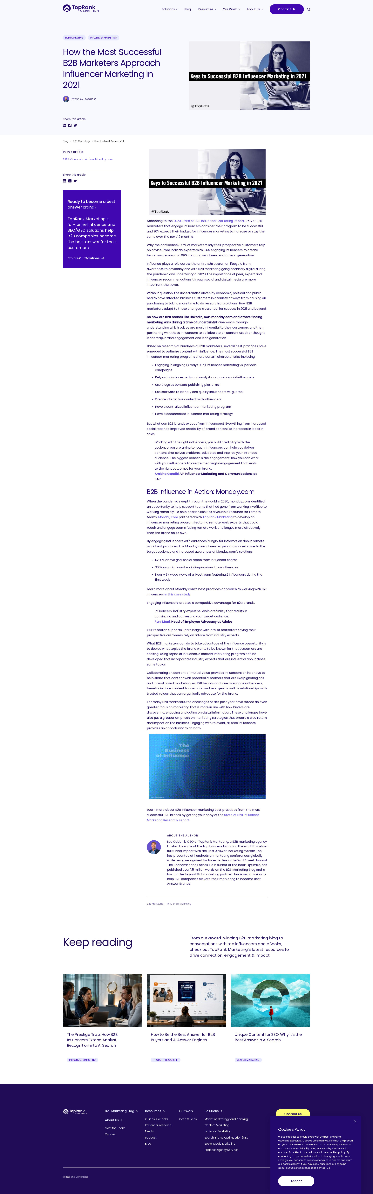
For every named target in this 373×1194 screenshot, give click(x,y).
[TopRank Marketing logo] (75, 1111)
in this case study (178, 594)
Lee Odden (90, 99)
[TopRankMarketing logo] (81, 8)
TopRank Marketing (218, 517)
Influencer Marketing (103, 37)
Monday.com (168, 517)
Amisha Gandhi (167, 474)
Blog (65, 141)
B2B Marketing (74, 37)
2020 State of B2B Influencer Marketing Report (208, 221)
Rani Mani (162, 621)
